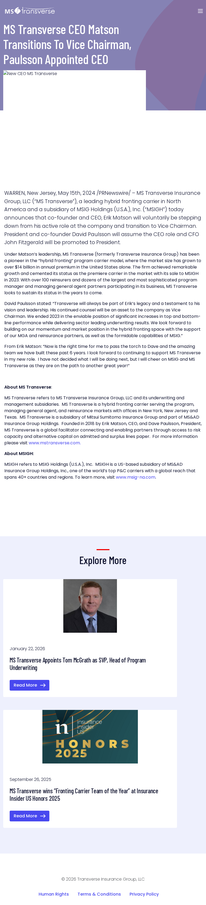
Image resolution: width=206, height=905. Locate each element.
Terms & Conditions (99, 894)
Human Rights (54, 894)
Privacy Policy (144, 894)
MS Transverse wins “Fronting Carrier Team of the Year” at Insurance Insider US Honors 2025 (84, 794)
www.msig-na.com (135, 477)
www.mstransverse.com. (55, 443)
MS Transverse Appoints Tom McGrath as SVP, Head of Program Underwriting (78, 663)
